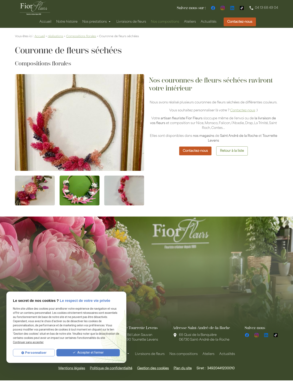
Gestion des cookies (153, 368)
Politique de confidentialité (111, 368)
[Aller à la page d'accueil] (35, 8)
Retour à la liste (232, 151)
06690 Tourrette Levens (139, 337)
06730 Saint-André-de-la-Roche (204, 337)
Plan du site (183, 368)
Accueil (45, 21)
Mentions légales (71, 368)
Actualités (208, 21)
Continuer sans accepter (28, 342)
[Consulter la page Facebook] (213, 8)
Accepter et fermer (90, 352)
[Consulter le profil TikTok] (241, 8)
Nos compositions (165, 21)
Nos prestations (94, 21)
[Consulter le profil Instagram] (222, 8)
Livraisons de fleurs (131, 21)
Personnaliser (36, 353)
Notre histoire (67, 21)
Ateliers (190, 21)
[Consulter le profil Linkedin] (232, 8)
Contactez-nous (239, 21)
